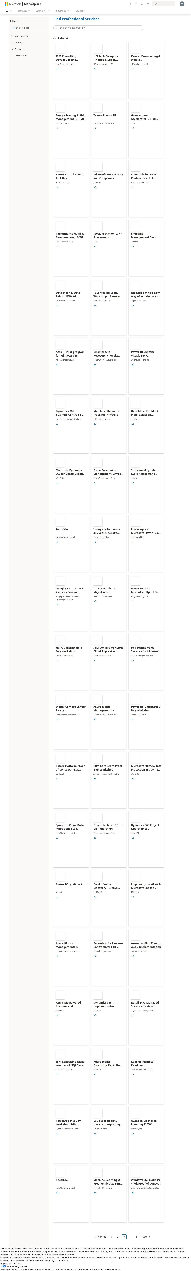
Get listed (23, 1251)
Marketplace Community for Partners (167, 1251)
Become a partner (9, 1251)
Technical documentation (93, 1248)
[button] (55, 28)
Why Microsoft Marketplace (13, 1248)
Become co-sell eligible (136, 1251)
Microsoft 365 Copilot (113, 1257)
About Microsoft (155, 1257)
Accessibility (48, 1260)
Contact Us (39, 1269)
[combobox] (99, 28)
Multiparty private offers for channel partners (53, 1254)
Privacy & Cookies (54, 1269)
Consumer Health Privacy (12, 1269)
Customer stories (42, 1248)
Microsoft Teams (93, 1257)
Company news (171, 1257)
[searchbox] (31, 28)
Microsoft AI (6, 1257)
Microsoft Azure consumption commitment (141, 1248)
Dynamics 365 (38, 1257)
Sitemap (29, 1269)
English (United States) (11, 1263)
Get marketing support (39, 1251)
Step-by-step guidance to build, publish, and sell (100, 1251)
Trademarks (82, 1269)
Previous (101, 1236)
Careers (143, 1257)
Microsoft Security (21, 1257)
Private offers (113, 1248)
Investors (14, 1260)
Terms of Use (69, 1269)
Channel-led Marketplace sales (15, 1254)
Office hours (57, 1248)
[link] (71, 70)
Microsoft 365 (52, 1257)
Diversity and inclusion (30, 1260)
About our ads (96, 1269)
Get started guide (72, 1248)
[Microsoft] (13, 4)
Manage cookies (111, 1269)
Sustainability (61, 1260)
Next (144, 1236)
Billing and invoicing (173, 1248)
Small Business (131, 1257)
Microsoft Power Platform (72, 1257)
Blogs (30, 1248)
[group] (57, 69)
